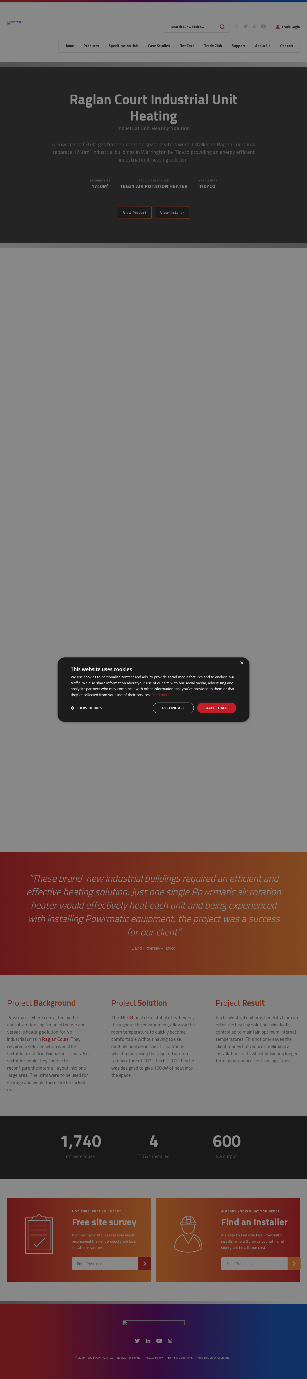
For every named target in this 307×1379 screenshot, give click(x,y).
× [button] (241, 663)
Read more (161, 694)
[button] (86, 708)
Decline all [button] (173, 707)
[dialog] (153, 689)
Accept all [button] (216, 707)
